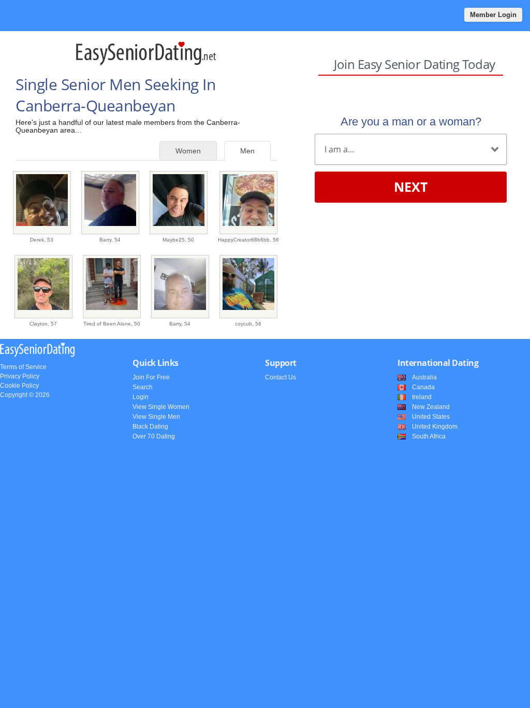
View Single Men (156, 416)
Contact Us (280, 377)
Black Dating (150, 426)
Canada (423, 387)
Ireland (422, 397)
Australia (424, 377)
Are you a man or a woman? (411, 121)
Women (188, 151)
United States (431, 416)
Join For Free (151, 377)
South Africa (429, 436)
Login (140, 397)
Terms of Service (23, 367)
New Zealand (431, 406)
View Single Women (160, 406)
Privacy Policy (19, 376)
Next (411, 186)
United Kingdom (435, 426)
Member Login (493, 15)
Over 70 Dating (153, 436)
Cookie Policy (19, 385)
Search (142, 387)
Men (247, 151)
